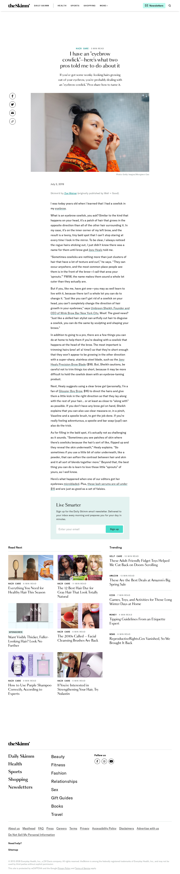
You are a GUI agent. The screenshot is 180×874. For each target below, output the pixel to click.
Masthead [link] (28, 828)
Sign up (114, 529)
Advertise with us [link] (148, 828)
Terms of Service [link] (82, 868)
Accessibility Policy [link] (104, 828)
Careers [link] (61, 828)
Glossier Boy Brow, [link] (71, 391)
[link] (19, 5)
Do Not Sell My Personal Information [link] (31, 834)
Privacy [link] (84, 828)
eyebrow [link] (60, 208)
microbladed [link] (71, 484)
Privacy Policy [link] (64, 868)
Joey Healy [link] (95, 250)
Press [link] (50, 828)
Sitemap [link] (13, 849)
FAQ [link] (41, 828)
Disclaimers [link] (126, 828)
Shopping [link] (90, 5)
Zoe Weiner (70, 193)
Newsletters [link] (20, 787)
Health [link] (62, 5)
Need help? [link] (15, 843)
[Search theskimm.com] (170, 5)
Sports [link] (75, 5)
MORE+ (104, 5)
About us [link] (14, 828)
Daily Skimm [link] (41, 5)
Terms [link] (73, 828)
